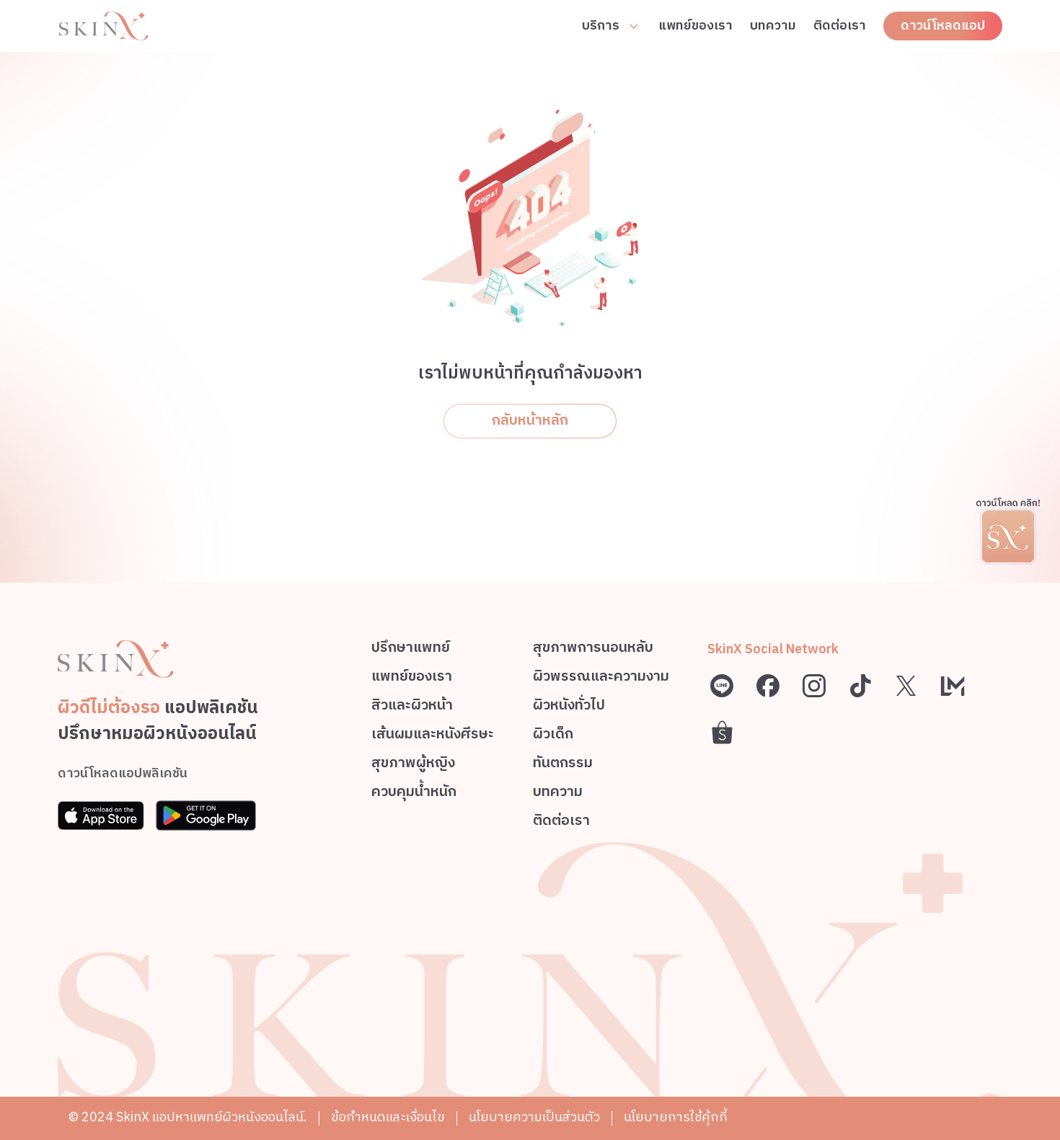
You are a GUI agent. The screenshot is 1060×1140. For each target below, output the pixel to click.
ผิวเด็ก (553, 736)
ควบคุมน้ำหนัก (413, 794)
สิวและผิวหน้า (412, 707)
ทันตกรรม (563, 765)
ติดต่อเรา (839, 26)
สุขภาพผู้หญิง (413, 765)
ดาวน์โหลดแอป (943, 26)
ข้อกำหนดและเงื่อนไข (388, 1117)
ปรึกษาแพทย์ (410, 650)
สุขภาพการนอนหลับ (593, 650)
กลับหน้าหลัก (530, 421)
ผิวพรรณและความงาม (601, 679)
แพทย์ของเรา (695, 26)
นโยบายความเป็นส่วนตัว (534, 1117)
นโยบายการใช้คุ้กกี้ (676, 1117)
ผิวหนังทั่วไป (569, 707)
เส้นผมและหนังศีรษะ (432, 736)
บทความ (773, 26)
